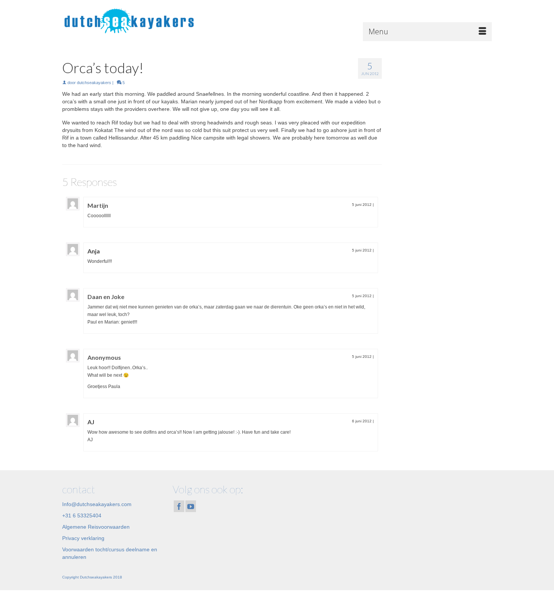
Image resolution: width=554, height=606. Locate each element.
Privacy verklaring (83, 538)
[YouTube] (190, 506)
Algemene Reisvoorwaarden (96, 527)
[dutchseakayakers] (130, 21)
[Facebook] (179, 506)
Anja (93, 251)
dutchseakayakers (94, 82)
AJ (90, 421)
